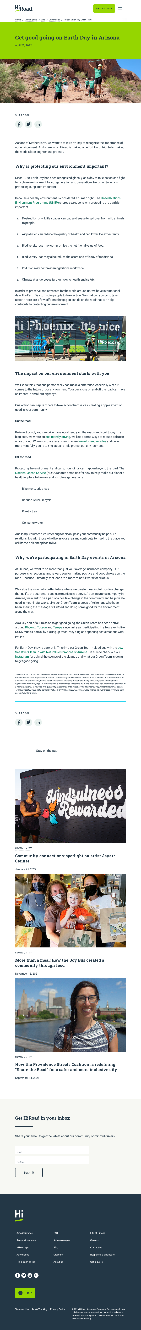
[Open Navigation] (120, 8)
